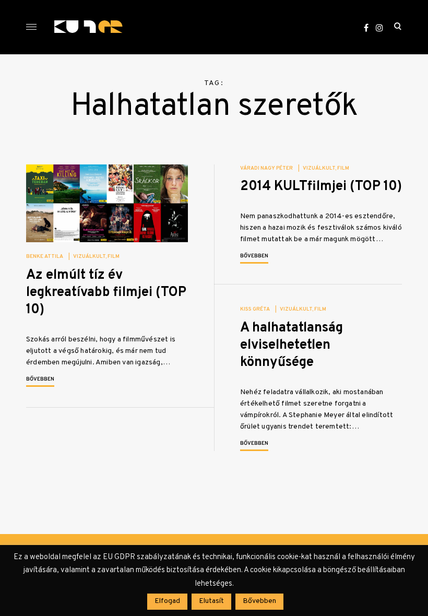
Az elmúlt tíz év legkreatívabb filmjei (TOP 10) (106, 293)
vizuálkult (89, 256)
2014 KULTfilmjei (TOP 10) (321, 186)
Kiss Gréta (255, 309)
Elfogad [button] (167, 601)
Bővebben (40, 379)
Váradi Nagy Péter (266, 168)
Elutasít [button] (211, 601)
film (114, 256)
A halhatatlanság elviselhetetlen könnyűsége (291, 345)
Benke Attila (44, 256)
